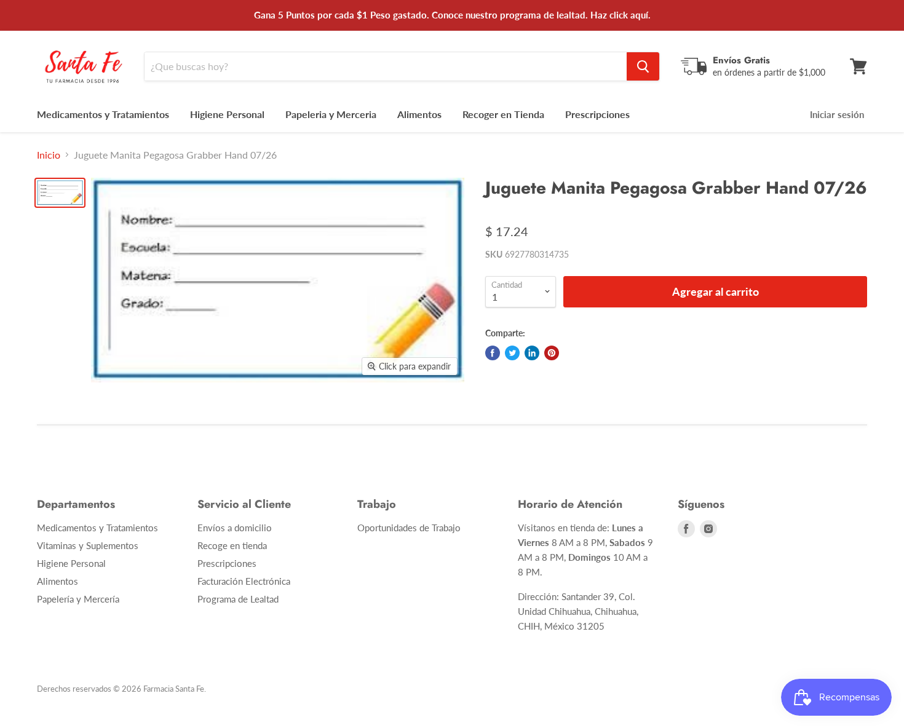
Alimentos (419, 114)
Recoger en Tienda (503, 114)
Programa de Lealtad (238, 598)
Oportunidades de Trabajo (409, 527)
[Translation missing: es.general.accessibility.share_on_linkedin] (532, 353)
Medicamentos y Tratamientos (103, 114)
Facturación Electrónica (243, 581)
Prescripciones (597, 114)
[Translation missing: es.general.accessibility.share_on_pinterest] (551, 353)
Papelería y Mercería (78, 598)
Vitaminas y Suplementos (87, 545)
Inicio (48, 154)
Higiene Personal (227, 114)
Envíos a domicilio (234, 527)
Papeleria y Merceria (330, 114)
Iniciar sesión (837, 114)
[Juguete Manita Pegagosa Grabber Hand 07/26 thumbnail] (60, 193)
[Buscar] (643, 66)
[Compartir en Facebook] (492, 353)
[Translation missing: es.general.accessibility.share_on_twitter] (512, 353)
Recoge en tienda (232, 545)
